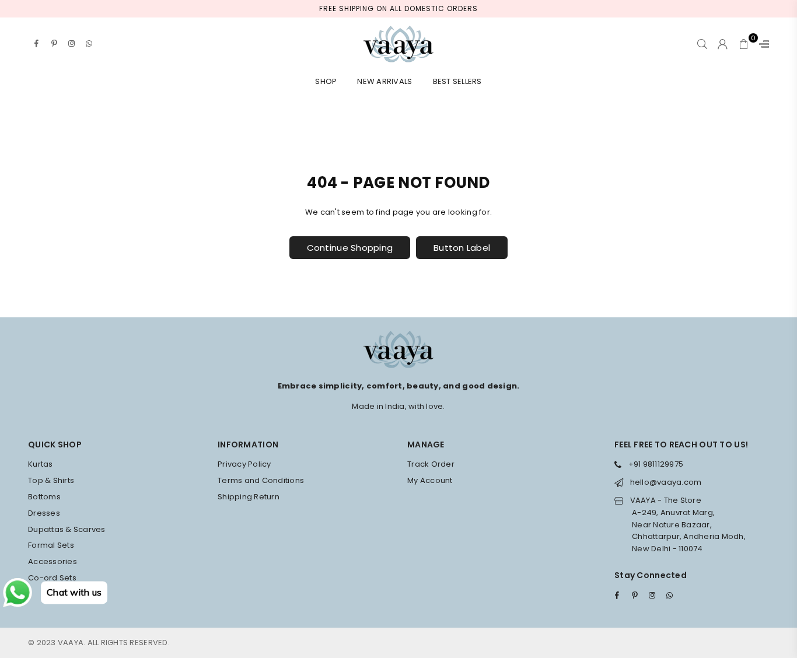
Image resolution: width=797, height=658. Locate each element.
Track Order (431, 464)
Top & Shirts (51, 480)
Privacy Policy (244, 464)
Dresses (44, 513)
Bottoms (44, 496)
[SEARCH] (702, 43)
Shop (326, 81)
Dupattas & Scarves (67, 529)
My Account (430, 480)
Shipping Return (248, 496)
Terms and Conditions (261, 480)
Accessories (52, 561)
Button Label (462, 248)
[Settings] (761, 43)
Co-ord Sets (52, 577)
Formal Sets (51, 545)
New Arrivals (384, 81)
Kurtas (40, 464)
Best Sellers (457, 81)
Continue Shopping (350, 248)
